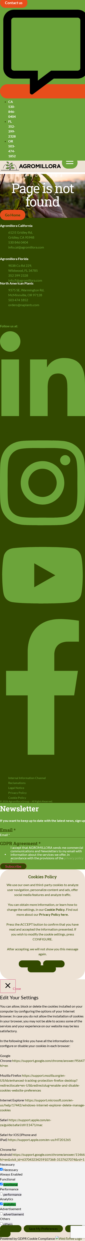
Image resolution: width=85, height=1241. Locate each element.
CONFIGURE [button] (42, 969)
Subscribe (13, 866)
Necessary (10, 1169)
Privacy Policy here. (54, 914)
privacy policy (73, 858)
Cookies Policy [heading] (42, 876)
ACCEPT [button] (30, 964)
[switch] (1, 1184)
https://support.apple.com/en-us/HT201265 (39, 1140)
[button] (70, 163)
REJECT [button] (53, 964)
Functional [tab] (7, 1179)
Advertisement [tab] (10, 1209)
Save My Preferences (43, 1229)
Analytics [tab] (6, 1199)
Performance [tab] (9, 1189)
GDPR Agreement (20, 843)
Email (8, 830)
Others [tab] (5, 1219)
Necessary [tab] (7, 1164)
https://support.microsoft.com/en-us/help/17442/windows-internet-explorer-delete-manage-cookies (42, 1105)
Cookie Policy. (55, 909)
